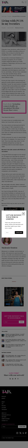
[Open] (23, 213)
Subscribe (19, 232)
